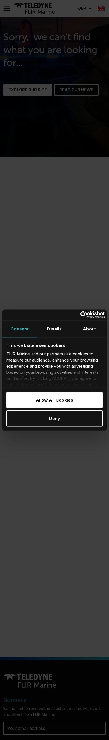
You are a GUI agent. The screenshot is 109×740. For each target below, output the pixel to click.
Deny (54, 418)
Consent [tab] (20, 328)
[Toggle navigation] (6, 8)
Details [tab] (54, 328)
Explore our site (27, 89)
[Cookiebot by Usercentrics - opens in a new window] (80, 315)
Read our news (76, 89)
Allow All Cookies (54, 400)
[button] (84, 8)
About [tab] (89, 328)
